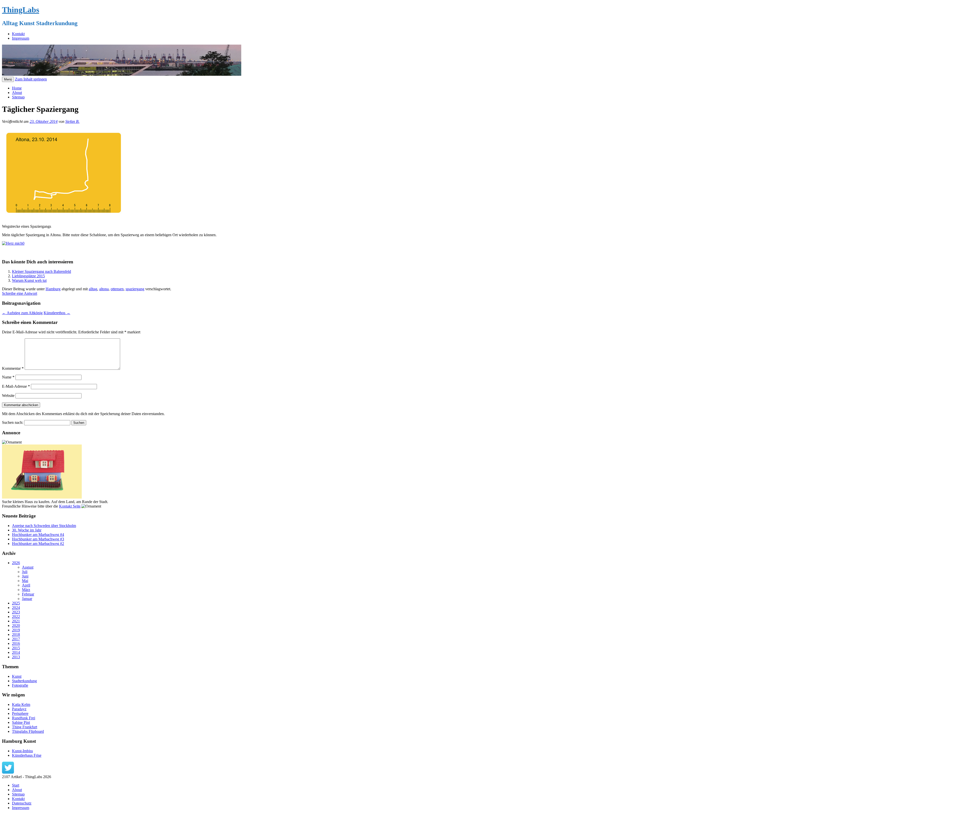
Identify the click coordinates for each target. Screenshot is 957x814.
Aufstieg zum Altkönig (22, 313)
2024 (16, 607)
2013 (16, 657)
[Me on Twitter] (8, 772)
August (27, 567)
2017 (16, 639)
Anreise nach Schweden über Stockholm (44, 525)
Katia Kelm (21, 704)
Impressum (20, 38)
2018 (16, 634)
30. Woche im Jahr (26, 530)
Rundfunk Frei (23, 718)
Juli (24, 572)
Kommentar (13, 368)
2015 (16, 648)
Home (17, 88)
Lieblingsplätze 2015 (28, 276)
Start (15, 785)
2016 (16, 643)
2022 (16, 616)
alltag (93, 289)
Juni (25, 576)
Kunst (16, 676)
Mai (25, 581)
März (26, 590)
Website (8, 395)
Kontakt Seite (69, 506)
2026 (16, 563)
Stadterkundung (24, 681)
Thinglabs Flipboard (28, 731)
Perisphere (20, 713)
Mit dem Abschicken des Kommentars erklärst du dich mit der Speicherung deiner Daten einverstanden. (83, 414)
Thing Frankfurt (24, 727)
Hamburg (53, 289)
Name (8, 377)
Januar (27, 598)
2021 (16, 621)
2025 (16, 603)
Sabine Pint (21, 722)
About (17, 92)
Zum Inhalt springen (31, 79)
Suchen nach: (12, 422)
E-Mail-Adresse (16, 386)
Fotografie (20, 685)
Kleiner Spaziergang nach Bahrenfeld (41, 271)
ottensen (117, 289)
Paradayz (19, 709)
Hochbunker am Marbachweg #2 (38, 543)
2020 (16, 625)
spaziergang (135, 289)
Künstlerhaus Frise (26, 755)
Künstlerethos (57, 313)
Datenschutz (21, 803)
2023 (16, 612)
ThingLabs (20, 9)
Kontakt (18, 34)
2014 (16, 652)
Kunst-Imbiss (22, 751)
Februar (28, 594)
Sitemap (18, 97)
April (26, 585)
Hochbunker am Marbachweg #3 (38, 539)
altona (104, 289)
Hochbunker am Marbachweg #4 (38, 534)
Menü (8, 79)
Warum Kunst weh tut (29, 280)
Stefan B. (72, 121)
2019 (16, 630)
